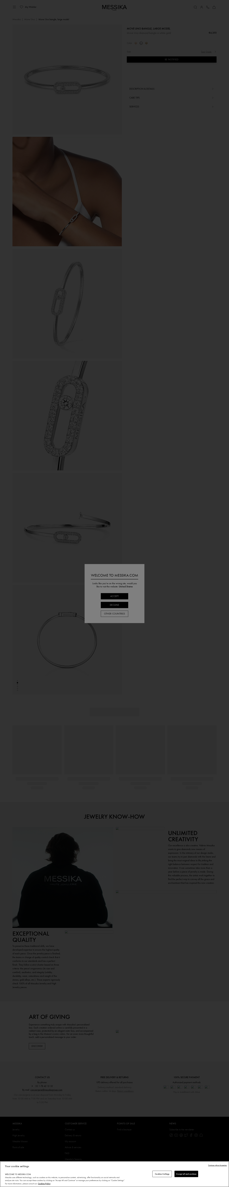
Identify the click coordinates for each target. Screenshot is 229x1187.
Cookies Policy (44, 1183)
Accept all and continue (186, 1173)
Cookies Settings (162, 1173)
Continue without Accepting (217, 1165)
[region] (114, 1174)
